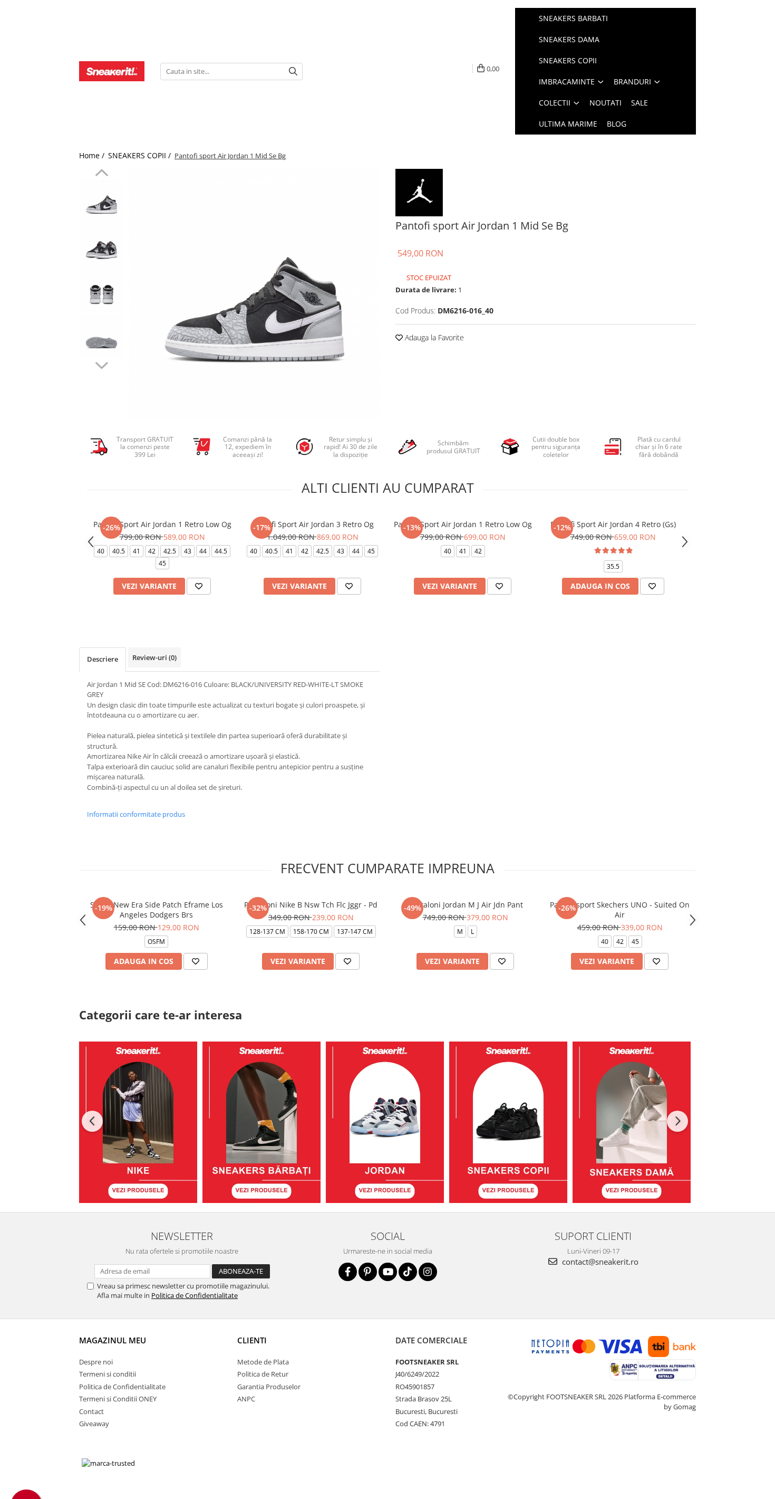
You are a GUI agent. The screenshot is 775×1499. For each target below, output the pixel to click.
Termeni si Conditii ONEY (118, 1398)
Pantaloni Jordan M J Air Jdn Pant (465, 905)
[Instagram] (428, 1272)
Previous (101, 174)
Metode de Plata (263, 1362)
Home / (92, 155)
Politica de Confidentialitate (194, 1295)
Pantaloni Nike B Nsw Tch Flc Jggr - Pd (310, 905)
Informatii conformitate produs (136, 814)
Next (101, 364)
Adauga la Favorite (433, 337)
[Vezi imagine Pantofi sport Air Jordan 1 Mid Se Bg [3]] (101, 336)
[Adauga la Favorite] (199, 586)
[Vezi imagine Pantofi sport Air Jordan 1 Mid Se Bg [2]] (101, 291)
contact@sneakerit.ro (599, 1261)
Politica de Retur (262, 1374)
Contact (91, 1411)
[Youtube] (388, 1272)
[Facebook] (347, 1272)
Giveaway (94, 1423)
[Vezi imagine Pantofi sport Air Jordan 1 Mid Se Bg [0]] (101, 202)
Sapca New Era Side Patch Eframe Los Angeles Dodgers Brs (156, 910)
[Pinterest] (368, 1272)
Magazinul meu (112, 1340)
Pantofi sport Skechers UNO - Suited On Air (620, 910)
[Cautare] (293, 71)
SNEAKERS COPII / (140, 155)
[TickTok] (408, 1272)
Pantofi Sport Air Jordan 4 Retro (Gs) (613, 524)
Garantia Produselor (269, 1386)
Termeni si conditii (107, 1374)
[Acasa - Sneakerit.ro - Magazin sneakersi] (111, 71)
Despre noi (96, 1362)
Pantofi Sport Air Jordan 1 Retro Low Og (162, 524)
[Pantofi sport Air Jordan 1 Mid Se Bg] (254, 294)
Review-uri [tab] (154, 657)
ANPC (246, 1398)
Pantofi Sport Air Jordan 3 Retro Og (312, 524)
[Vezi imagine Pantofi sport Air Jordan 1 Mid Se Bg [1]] (101, 247)
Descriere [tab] (102, 659)
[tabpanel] (254, 294)
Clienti (252, 1340)
